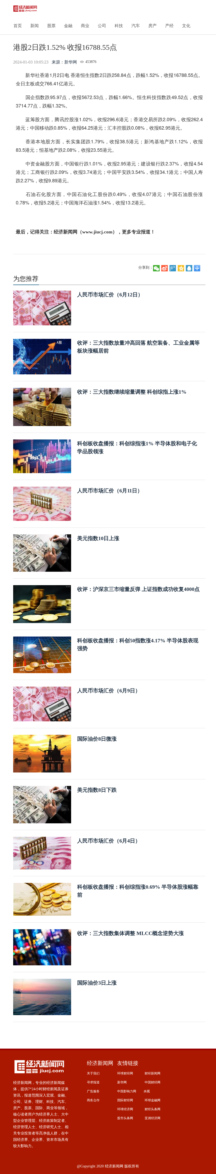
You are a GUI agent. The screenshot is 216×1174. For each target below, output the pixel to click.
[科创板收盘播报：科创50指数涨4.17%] (42, 655)
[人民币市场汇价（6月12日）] (42, 308)
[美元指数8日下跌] (42, 804)
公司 (102, 25)
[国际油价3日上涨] (42, 997)
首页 (17, 25)
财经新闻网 (152, 1073)
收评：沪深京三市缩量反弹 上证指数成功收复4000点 (138, 589)
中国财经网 (152, 1082)
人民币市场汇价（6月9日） (108, 690)
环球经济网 (125, 1109)
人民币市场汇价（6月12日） (110, 294)
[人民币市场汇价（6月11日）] (42, 503)
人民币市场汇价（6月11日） (110, 490)
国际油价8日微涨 (97, 739)
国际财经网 (125, 1100)
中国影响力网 (126, 1091)
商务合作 (93, 1100)
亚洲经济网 (152, 1118)
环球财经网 (125, 1073)
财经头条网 (152, 1109)
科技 (119, 25)
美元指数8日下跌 (97, 790)
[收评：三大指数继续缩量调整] (42, 407)
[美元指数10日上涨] (42, 553)
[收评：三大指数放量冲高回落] (42, 356)
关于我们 (93, 1073)
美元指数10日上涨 (98, 538)
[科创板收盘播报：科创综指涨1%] (42, 456)
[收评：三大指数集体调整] (42, 947)
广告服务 (93, 1091)
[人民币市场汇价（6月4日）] (42, 853)
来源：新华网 (64, 62)
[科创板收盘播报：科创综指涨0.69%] (42, 899)
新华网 (122, 1082)
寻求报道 (93, 1082)
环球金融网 (152, 1100)
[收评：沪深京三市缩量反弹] (42, 604)
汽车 (135, 25)
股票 (51, 25)
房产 (152, 25)
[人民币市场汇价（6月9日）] (42, 704)
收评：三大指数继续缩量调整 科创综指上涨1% (131, 392)
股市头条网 (125, 1118)
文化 (186, 25)
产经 (169, 25)
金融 (68, 25)
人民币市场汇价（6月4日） (108, 841)
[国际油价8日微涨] (42, 753)
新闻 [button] (34, 25)
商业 (85, 25)
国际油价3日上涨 (97, 983)
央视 (147, 1091)
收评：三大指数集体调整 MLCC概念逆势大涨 (130, 933)
